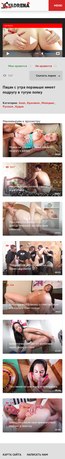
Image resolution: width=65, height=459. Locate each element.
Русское (8, 106)
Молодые (48, 103)
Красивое (33, 103)
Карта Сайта (12, 454)
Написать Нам (37, 454)
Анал (22, 103)
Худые (19, 106)
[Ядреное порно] (15, 5)
